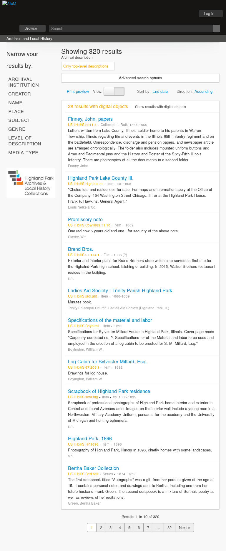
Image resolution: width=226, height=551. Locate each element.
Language (173, 13)
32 (169, 527)
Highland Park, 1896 (90, 438)
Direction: (185, 91)
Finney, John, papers (90, 118)
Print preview (77, 91)
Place (16, 111)
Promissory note (85, 219)
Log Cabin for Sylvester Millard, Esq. (107, 361)
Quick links (188, 13)
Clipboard (158, 13)
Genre (16, 128)
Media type (23, 152)
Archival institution (23, 81)
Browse (30, 28)
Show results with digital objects (160, 106)
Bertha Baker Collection (93, 467)
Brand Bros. (80, 248)
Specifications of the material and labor (110, 319)
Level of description (24, 140)
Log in (209, 13)
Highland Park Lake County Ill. (101, 177)
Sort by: (144, 91)
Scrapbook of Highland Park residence (109, 390)
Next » (184, 527)
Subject (19, 119)
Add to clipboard (213, 119)
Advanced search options (140, 77)
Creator (19, 93)
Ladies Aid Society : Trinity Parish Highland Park (120, 290)
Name (15, 102)
